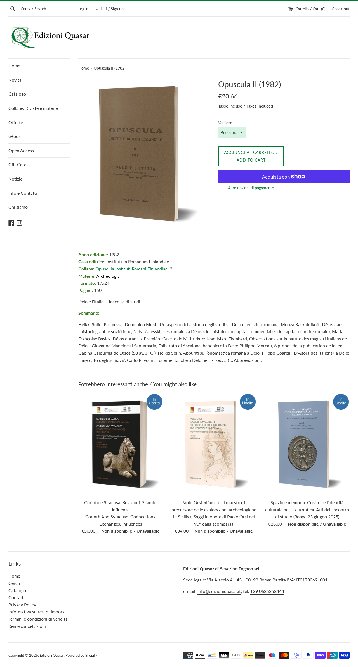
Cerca (14, 583)
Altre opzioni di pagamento (251, 188)
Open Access (21, 150)
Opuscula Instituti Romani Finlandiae (131, 268)
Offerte (15, 122)
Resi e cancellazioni (27, 626)
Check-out (341, 8)
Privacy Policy (22, 604)
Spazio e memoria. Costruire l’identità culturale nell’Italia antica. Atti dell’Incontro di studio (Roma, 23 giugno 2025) (307, 509)
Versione (225, 122)
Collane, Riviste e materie (33, 108)
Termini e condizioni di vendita (38, 618)
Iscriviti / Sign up (109, 8)
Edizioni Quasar (52, 655)
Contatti (16, 597)
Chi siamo (18, 207)
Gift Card (17, 164)
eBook (14, 136)
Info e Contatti (22, 193)
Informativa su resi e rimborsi (36, 611)
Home (14, 65)
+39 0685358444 (267, 591)
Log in (83, 8)
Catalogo (17, 93)
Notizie (15, 178)
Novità (15, 79)
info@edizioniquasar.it (219, 591)
